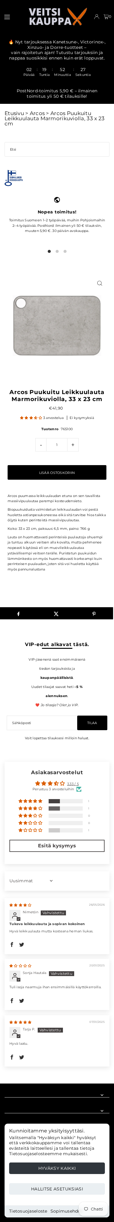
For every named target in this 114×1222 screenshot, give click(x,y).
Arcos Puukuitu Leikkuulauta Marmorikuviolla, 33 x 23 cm (55, 118)
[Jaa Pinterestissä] (94, 613)
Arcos (37, 113)
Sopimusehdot (66, 1211)
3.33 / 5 (73, 784)
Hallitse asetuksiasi (57, 1189)
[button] (31, 418)
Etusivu (14, 113)
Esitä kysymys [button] (57, 846)
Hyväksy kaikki (57, 1168)
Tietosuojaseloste (28, 1211)
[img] (20, 905)
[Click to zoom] (99, 283)
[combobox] (57, 149)
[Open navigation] (12, 16)
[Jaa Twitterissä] (56, 613)
